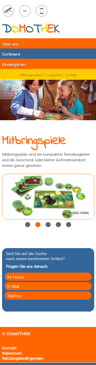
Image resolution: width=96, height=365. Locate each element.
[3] (58, 224)
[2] (48, 224)
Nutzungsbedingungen (22, 358)
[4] (68, 224)
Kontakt (9, 347)
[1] (37, 224)
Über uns (9, 43)
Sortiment (11, 54)
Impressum (12, 353)
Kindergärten (14, 64)
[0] (27, 224)
